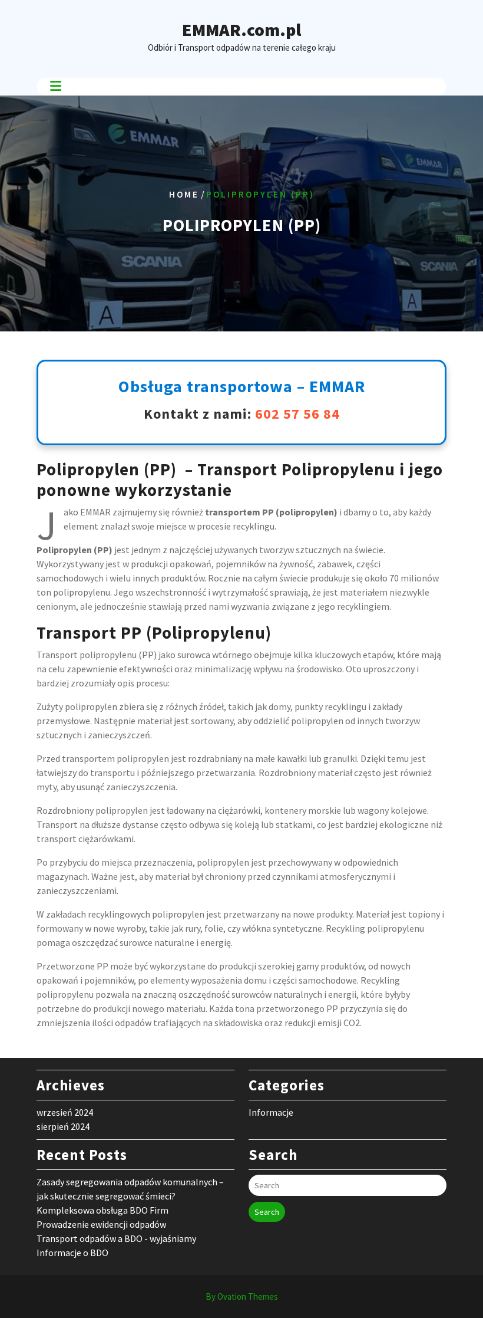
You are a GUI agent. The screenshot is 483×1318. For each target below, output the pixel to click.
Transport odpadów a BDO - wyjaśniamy (116, 1238)
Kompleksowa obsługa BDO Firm (102, 1210)
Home (184, 194)
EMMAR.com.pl (241, 29)
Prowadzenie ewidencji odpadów (101, 1224)
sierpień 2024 (63, 1126)
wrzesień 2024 (65, 1112)
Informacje (271, 1112)
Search (266, 1212)
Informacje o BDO (72, 1252)
